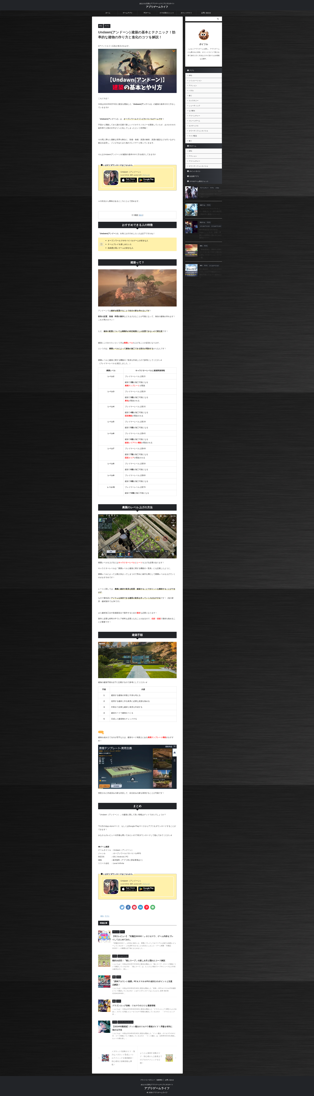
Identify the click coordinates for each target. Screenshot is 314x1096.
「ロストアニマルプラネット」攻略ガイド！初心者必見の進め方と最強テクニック (210, 211)
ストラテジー (193, 101)
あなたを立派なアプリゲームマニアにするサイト (157, 1084)
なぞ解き (192, 111)
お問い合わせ (206, 13)
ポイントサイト (186, 13)
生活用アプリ (194, 176)
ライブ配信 (193, 136)
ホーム (107, 13)
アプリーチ (146, 175)
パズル (191, 90)
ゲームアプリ (127, 13)
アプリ (107, 916)
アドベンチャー (194, 116)
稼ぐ (190, 96)
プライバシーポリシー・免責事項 (151, 1080)
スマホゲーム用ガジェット (199, 181)
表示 (141, 215)
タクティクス (193, 126)
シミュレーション (195, 80)
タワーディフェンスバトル (198, 131)
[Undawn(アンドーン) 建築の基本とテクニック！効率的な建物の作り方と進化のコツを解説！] (140, 907)
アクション (193, 85)
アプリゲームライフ (157, 6)
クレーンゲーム (194, 121)
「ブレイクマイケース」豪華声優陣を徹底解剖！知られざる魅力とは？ (210, 194)
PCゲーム (147, 13)
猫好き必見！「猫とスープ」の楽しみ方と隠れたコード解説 (138, 960)
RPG (102, 916)
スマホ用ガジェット (167, 13)
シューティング (194, 106)
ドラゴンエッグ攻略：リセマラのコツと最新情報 (133, 1005)
